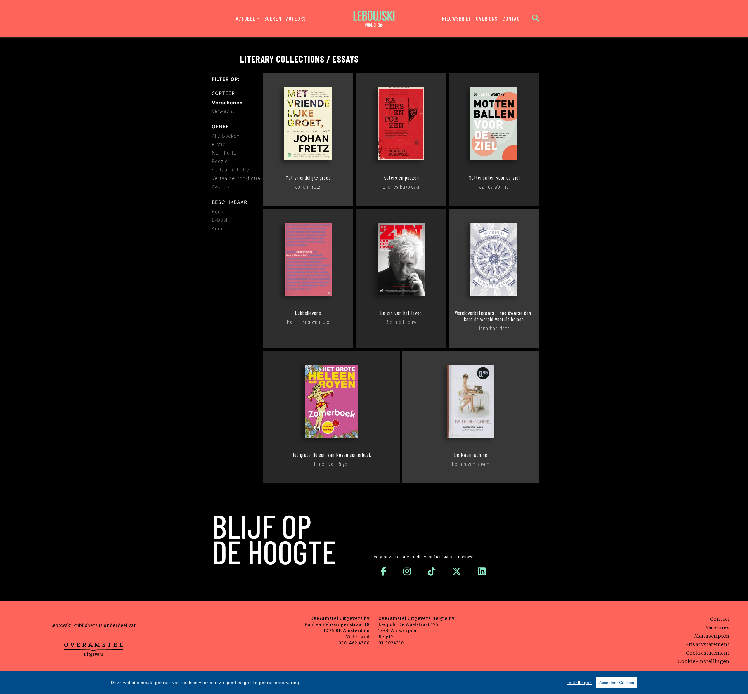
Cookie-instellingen (704, 661)
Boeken (272, 18)
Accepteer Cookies (616, 682)
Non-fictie (224, 153)
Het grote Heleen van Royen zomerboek (331, 455)
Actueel (245, 18)
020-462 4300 (354, 643)
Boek (218, 211)
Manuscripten (712, 636)
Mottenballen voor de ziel (494, 177)
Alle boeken (226, 136)
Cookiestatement (708, 653)
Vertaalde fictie (230, 170)
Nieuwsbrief (456, 18)
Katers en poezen (401, 177)
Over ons (487, 18)
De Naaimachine (470, 455)
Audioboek (224, 228)
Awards (220, 187)
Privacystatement (707, 644)
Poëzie (220, 161)
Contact (513, 18)
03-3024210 (391, 643)
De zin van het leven (401, 313)
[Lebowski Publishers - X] (456, 571)
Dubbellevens (308, 313)
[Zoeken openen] (536, 18)
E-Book (220, 220)
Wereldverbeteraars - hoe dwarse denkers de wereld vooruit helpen (494, 316)
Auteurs (296, 18)
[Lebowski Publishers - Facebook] (384, 571)
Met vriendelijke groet (307, 177)
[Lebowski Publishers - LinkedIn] (482, 571)
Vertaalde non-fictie (236, 178)
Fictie (219, 144)
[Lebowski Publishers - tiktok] (432, 571)
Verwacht (223, 111)
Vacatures (718, 627)
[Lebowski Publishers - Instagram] (407, 571)
